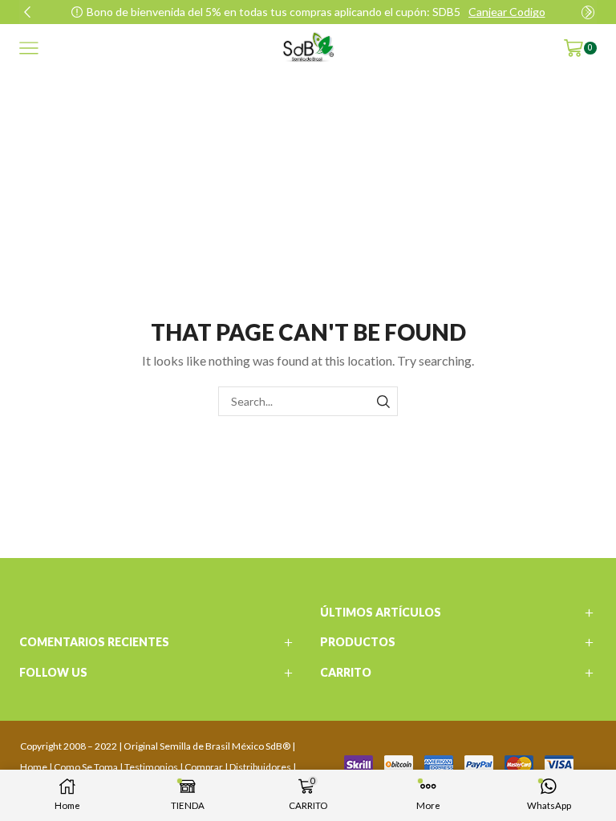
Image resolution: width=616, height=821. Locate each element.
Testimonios (151, 767)
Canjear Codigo (506, 11)
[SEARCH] (383, 401)
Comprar (203, 767)
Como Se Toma (86, 767)
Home (33, 767)
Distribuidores (260, 767)
